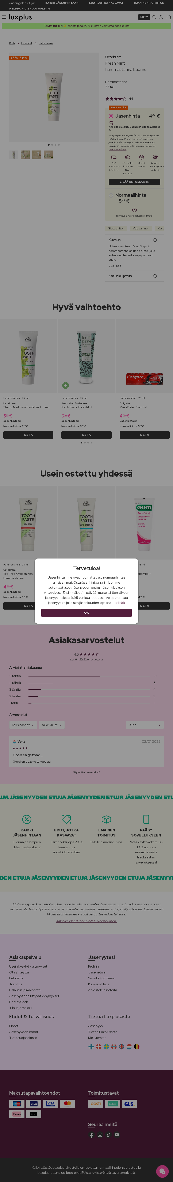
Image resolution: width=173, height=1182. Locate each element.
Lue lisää (118, 602)
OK (86, 613)
